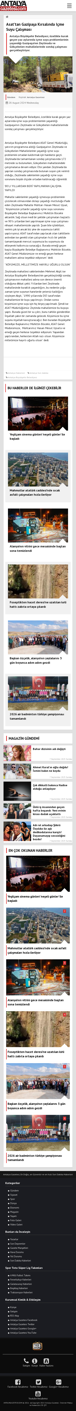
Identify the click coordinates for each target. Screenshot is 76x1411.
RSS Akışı (14, 1315)
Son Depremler (17, 1243)
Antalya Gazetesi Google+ (23, 1328)
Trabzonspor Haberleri (21, 1292)
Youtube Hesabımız (38, 1398)
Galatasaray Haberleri (21, 1284)
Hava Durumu (17, 1252)
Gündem (14, 1190)
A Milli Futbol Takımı (20, 1275)
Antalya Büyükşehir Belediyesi (22, 377)
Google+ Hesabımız (59, 1386)
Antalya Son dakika (39, 373)
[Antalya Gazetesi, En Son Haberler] (16, 5)
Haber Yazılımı (46, 1365)
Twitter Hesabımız (38, 1386)
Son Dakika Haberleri (20, 1260)
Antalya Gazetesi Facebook (23, 1320)
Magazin (14, 1211)
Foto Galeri (15, 1220)
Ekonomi (14, 1207)
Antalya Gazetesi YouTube (23, 1332)
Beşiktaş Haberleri (19, 1288)
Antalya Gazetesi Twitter (22, 1324)
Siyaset (13, 1194)
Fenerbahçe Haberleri (20, 1279)
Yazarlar (14, 1239)
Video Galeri (16, 1224)
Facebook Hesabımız (18, 1386)
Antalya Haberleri (16, 373)
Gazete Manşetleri (19, 1247)
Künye (13, 1307)
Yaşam (13, 1216)
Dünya (13, 1203)
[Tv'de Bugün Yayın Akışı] (38, 1346)
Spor (12, 1199)
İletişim (13, 1311)
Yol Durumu (16, 1256)
